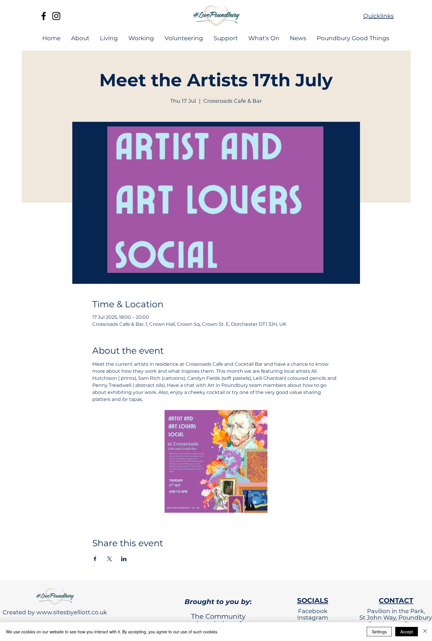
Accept (406, 632)
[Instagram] (56, 16)
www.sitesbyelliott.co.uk (71, 612)
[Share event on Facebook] (95, 558)
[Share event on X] (109, 558)
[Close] (424, 631)
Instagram (312, 617)
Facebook (312, 611)
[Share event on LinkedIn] (124, 558)
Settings (379, 632)
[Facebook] (43, 16)
